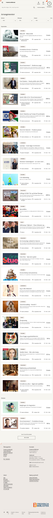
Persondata (23, 513)
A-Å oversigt (6, 489)
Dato (51, 18)
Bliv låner (5, 479)
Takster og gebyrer (7, 487)
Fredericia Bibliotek (7, 449)
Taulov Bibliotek (7, 451)
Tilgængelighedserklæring (33, 513)
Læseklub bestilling (33, 481)
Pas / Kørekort (6, 459)
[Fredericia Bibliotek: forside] (41, 505)
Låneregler (6, 486)
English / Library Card (15, 513)
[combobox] (18, 7)
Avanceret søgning (41, 7)
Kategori (35, 18)
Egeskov (5, 454)
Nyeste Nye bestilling (34, 479)
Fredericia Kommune (43, 513)
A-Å (8, 513)
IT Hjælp (5, 482)
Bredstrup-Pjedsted (7, 452)
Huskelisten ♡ (6, 481)
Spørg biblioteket (33, 477)
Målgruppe (20, 18)
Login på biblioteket (8, 484)
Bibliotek (2, 18)
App (4, 477)
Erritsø (4, 456)
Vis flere (26, 437)
